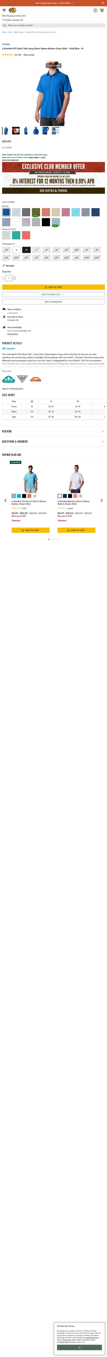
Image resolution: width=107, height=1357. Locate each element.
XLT (66, 250)
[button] (103, 3)
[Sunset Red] (26, 235)
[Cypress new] (36, 212)
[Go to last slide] (5, 500)
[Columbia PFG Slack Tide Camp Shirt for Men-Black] (56, 131)
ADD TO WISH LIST (51, 294)
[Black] (46, 222)
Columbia (6, 44)
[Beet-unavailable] (66, 212)
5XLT (96, 257)
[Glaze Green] (16, 235)
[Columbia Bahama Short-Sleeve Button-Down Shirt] (76, 476)
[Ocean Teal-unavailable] (76, 212)
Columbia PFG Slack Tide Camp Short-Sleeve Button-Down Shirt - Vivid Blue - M (42, 48)
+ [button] (14, 278)
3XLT (66, 257)
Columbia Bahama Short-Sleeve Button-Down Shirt (74, 502)
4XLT (86, 257)
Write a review (28, 54)
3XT (56, 257)
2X (97, 250)
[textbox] (9, 278)
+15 (34, 496)
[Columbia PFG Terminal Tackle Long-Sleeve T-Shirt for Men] (16, 131)
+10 (80, 496)
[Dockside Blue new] (56, 222)
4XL (77, 257)
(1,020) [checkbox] (70, 508)
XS (6, 250)
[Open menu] (4, 10)
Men (10, 32)
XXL (77, 250)
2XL (6, 257)
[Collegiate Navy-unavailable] (85, 212)
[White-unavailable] (16, 222)
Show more (6, 371)
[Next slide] (101, 500)
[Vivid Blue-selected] (6, 212)
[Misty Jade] (6, 235)
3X (36, 257)
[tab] (49, 539)
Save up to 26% (19, 516)
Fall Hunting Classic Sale (53, 3)
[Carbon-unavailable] (6, 222)
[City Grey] (26, 212)
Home (4, 32)
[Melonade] (46, 212)
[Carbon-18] (95, 212)
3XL (46, 257)
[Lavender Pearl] (26, 222)
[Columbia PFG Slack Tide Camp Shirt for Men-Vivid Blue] (6, 131)
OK (79, 1347)
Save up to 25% (65, 516)
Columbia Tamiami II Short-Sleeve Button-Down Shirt (29, 502)
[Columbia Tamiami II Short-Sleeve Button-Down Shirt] (30, 476)
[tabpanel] (30, 499)
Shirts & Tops (18, 32)
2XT (26, 257)
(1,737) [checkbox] (23, 508)
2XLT (16, 257)
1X (87, 250)
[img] (102, 10)
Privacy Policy (64, 1342)
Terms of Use (67, 1340)
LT (47, 250)
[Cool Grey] (36, 222)
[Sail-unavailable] (16, 212)
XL (56, 250)
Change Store (12, 334)
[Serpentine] (56, 212)
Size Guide (10, 265)
